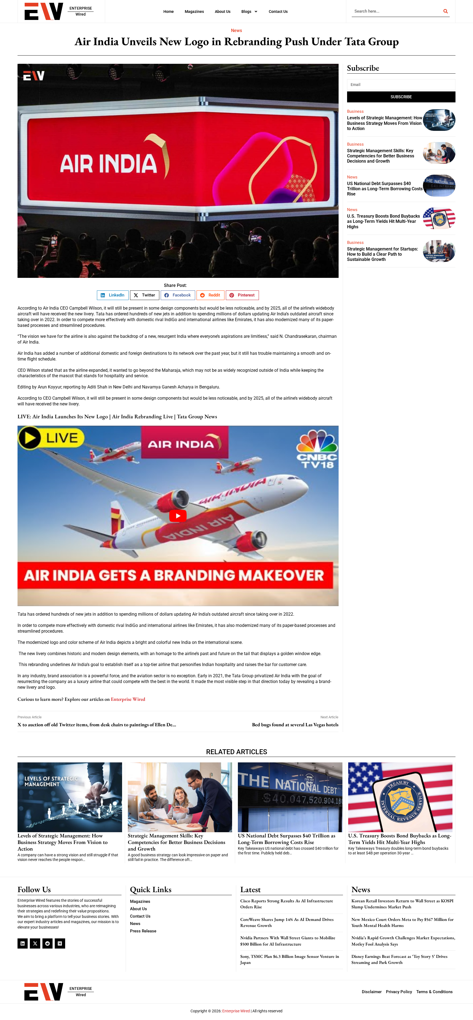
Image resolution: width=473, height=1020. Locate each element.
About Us (222, 11)
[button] (113, 295)
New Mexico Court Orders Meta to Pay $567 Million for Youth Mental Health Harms (402, 922)
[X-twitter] (35, 943)
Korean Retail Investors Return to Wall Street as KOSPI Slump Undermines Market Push (402, 904)
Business (355, 111)
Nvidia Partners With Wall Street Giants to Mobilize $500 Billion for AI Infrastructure (287, 941)
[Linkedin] (23, 943)
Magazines (194, 11)
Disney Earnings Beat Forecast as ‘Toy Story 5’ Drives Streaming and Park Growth (399, 959)
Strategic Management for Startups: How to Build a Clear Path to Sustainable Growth (382, 254)
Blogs (246, 11)
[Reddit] (47, 943)
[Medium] (60, 943)
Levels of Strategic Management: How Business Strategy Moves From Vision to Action (384, 123)
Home (168, 11)
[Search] (446, 11)
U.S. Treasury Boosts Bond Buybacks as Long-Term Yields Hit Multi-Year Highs (383, 221)
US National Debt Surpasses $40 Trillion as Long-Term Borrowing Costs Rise (385, 189)
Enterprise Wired (128, 699)
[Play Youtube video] (178, 516)
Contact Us (278, 11)
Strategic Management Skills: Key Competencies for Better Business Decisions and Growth (380, 156)
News (236, 30)
